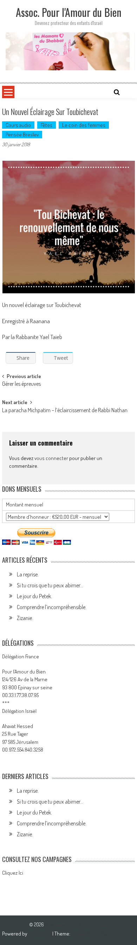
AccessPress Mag (89, 933)
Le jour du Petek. (34, 596)
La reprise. (28, 574)
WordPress (40, 933)
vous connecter (51, 458)
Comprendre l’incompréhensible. (51, 607)
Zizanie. (25, 617)
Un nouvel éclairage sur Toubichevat (41, 304)
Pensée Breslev (22, 134)
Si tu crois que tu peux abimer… (50, 585)
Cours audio (18, 125)
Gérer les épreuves (21, 384)
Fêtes (46, 125)
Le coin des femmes (83, 125)
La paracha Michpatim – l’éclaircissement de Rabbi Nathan (65, 411)
